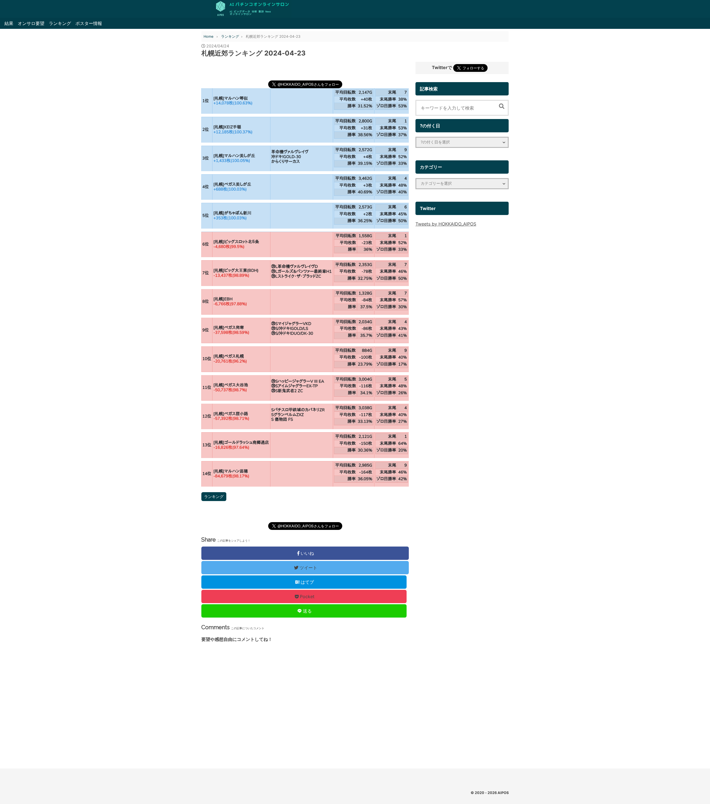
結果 (8, 23)
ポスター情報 (88, 23)
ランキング (60, 23)
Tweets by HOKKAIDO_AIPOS (445, 224)
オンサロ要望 (31, 23)
